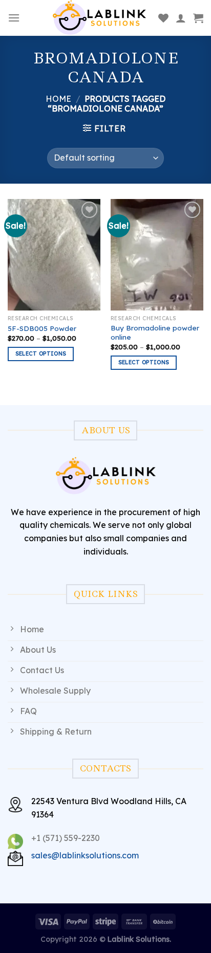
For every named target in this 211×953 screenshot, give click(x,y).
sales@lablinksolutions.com (85, 855)
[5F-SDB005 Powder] (54, 254)
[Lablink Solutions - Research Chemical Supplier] (99, 18)
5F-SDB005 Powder (42, 328)
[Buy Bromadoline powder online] (157, 254)
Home (58, 99)
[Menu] (14, 17)
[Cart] (198, 18)
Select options (41, 353)
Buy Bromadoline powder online (155, 332)
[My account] (181, 18)
